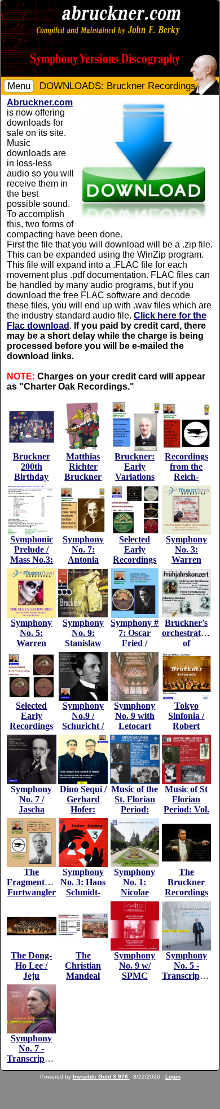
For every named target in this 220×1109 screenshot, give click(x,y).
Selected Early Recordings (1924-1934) (31, 721)
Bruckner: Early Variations (135, 466)
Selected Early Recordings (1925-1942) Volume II (134, 559)
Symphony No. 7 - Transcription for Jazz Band (33, 1058)
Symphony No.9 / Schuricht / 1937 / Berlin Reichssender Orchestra (83, 731)
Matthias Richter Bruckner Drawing (83, 472)
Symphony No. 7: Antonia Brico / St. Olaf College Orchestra (83, 564)
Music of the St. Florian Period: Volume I (134, 804)
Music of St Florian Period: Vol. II (186, 804)
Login (173, 1076)
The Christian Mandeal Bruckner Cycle (83, 976)
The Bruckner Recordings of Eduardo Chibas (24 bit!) (186, 897)
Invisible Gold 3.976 (101, 1076)
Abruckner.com (40, 102)
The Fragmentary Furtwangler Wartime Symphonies (32, 892)
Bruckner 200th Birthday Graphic (31, 472)
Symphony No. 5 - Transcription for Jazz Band (188, 976)
